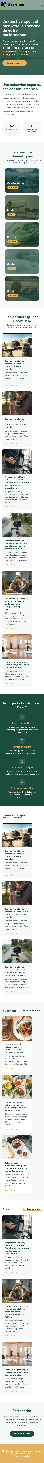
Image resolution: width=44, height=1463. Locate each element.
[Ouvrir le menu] (41, 5)
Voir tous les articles (11, 818)
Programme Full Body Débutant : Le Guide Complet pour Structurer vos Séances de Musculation (17, 482)
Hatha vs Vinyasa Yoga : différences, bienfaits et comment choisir (17, 665)
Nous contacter (14, 63)
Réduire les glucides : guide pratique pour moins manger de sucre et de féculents (16, 1106)
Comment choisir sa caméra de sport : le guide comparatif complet (14, 365)
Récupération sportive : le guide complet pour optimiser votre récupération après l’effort (16, 604)
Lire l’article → (11, 385)
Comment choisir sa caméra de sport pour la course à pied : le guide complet (16, 423)
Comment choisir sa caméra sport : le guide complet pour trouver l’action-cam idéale (16, 544)
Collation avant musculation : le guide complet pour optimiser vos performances (16, 1167)
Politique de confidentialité (22, 1453)
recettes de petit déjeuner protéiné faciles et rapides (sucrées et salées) (14, 1048)
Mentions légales (22, 1456)
